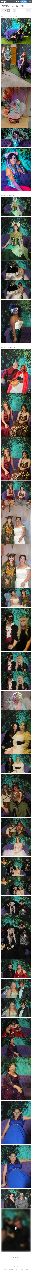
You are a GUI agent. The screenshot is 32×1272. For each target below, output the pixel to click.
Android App (11, 1269)
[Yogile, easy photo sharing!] (4, 1)
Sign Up (17, 1)
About (27, 1269)
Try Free (24, 1)
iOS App (5, 1269)
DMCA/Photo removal (20, 1269)
